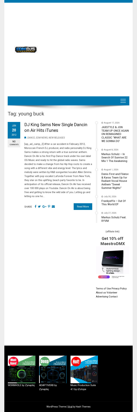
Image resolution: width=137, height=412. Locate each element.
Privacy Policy (119, 288)
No (14, 143)
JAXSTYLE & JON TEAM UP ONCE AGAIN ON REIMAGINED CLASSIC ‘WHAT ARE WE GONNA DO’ (115, 134)
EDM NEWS (42, 137)
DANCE (31, 137)
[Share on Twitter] (39, 206)
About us (101, 292)
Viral (70, 406)
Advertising (102, 296)
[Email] (53, 206)
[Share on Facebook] (35, 206)
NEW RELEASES (57, 137)
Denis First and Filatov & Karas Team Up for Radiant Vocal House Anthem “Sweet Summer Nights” (115, 181)
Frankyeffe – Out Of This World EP (113, 202)
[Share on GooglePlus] (44, 206)
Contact (113, 296)
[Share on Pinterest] (49, 206)
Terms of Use (103, 288)
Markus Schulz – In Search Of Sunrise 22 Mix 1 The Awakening (114, 158)
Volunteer (112, 292)
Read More (83, 206)
